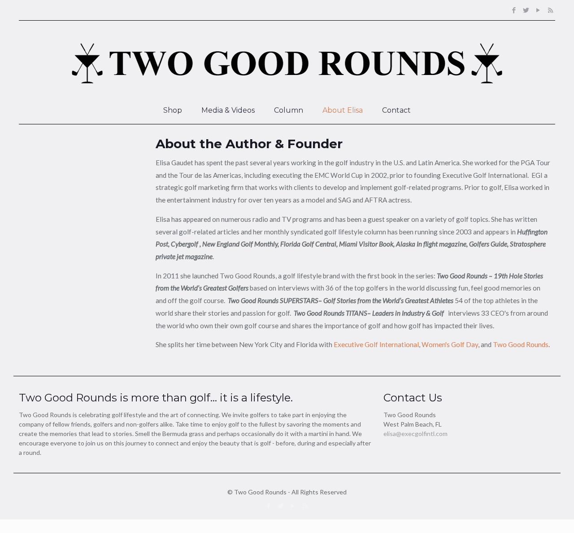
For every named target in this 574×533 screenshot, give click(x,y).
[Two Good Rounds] (287, 59)
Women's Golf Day (450, 344)
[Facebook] (514, 10)
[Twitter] (526, 10)
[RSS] (550, 10)
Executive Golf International (376, 344)
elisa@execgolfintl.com (415, 433)
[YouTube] (538, 10)
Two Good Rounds (520, 344)
